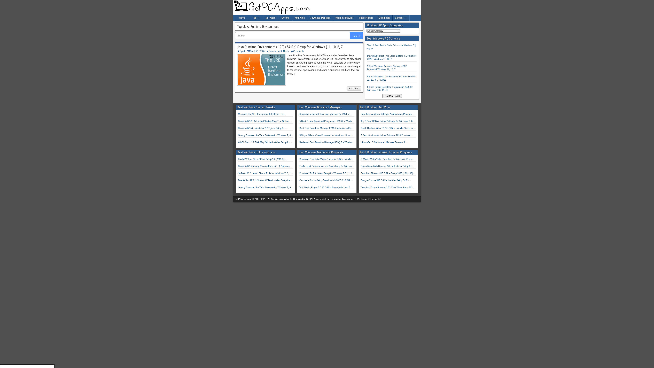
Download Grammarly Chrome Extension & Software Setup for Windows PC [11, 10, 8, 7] (264, 166)
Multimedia (384, 17)
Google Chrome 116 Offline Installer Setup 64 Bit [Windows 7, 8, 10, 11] (385, 180)
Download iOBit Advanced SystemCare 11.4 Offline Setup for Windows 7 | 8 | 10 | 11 (263, 121)
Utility (286, 51)
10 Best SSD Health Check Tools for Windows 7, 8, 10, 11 (265, 173)
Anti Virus (300, 17)
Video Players (366, 17)
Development (275, 51)
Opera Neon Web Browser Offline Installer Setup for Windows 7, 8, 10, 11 (386, 166)
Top (254, 17)
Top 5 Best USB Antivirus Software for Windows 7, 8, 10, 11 (387, 121)
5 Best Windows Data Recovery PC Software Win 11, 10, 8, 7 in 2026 (391, 78)
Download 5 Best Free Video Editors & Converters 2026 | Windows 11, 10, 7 (392, 57)
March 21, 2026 (256, 51)
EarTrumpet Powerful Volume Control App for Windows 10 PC (326, 166)
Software (271, 17)
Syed (242, 51)
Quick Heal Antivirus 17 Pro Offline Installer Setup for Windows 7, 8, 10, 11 (387, 128)
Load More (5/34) (392, 96)
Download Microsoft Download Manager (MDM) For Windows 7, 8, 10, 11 (324, 114)
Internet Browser (344, 17)
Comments (298, 51)
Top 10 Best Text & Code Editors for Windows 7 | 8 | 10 (391, 47)
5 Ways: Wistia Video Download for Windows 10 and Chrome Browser (325, 135)
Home (242, 17)
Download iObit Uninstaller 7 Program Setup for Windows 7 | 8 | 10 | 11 (261, 128)
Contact (399, 17)
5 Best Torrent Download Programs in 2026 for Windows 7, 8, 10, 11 (390, 89)
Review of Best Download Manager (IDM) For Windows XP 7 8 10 (326, 142)
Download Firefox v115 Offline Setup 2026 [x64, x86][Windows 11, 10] (387, 173)
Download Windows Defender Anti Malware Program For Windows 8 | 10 (388, 114)
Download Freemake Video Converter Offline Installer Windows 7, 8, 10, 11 (325, 159)
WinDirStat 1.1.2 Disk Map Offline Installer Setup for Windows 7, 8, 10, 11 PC (264, 142)
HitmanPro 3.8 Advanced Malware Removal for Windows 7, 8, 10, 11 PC (384, 142)
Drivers (285, 17)
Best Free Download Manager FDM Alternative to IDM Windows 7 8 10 (325, 128)
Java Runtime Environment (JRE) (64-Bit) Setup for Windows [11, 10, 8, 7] (290, 47)
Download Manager (320, 17)
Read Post (354, 88)
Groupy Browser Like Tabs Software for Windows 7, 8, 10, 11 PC (264, 135)
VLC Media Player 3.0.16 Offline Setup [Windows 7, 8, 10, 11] (326, 187)
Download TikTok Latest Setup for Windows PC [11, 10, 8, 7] (326, 173)
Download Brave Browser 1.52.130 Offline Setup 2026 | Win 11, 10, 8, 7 (388, 187)
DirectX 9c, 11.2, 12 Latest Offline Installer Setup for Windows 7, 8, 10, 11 (264, 180)
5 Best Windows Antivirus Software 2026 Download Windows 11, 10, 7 (387, 68)
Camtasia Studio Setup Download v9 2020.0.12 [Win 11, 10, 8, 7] (325, 180)
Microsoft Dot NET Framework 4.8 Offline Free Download (261, 114)
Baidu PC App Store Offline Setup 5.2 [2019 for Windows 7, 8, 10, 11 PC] (261, 159)
